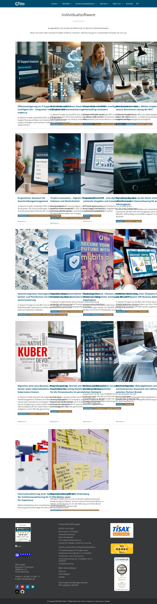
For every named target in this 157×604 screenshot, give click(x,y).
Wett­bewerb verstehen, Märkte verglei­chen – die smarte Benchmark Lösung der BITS (144, 72)
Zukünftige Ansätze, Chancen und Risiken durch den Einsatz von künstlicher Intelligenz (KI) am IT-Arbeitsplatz (111, 259)
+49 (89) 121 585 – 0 (31, 576)
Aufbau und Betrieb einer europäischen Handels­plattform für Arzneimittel (111, 351)
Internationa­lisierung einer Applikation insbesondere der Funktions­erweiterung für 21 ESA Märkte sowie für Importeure (46, 459)
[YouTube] (22, 587)
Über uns (62, 571)
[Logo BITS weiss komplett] (19, 3)
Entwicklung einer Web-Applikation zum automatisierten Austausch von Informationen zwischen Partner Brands (144, 351)
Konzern (120, 124)
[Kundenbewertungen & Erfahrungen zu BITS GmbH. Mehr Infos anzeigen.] (23, 524)
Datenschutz (100, 601)
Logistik (149, 124)
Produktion (143, 311)
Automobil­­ (140, 124)
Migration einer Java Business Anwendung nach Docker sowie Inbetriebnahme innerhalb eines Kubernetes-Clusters (46, 351)
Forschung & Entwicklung (104, 124)
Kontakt (61, 577)
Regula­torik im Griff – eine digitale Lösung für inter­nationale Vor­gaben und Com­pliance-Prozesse (111, 164)
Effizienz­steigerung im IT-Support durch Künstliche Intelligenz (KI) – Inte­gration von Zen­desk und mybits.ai (46, 72)
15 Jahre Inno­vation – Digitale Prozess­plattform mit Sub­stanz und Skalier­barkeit (78, 164)
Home (83, 601)
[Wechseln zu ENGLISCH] (137, 3)
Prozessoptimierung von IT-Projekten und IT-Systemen (76, 560)
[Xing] (33, 587)
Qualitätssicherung (66, 564)
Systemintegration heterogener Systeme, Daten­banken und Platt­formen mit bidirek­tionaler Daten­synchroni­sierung (46, 259)
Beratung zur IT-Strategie (68, 531)
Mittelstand (55, 124)
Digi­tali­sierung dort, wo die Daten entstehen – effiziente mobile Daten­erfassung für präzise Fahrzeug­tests (144, 164)
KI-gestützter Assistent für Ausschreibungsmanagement (46, 164)
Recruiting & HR (65, 411)
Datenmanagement (66, 537)
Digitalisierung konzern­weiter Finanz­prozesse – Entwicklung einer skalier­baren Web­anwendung (78, 259)
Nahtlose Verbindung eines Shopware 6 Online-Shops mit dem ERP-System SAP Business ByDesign (144, 259)
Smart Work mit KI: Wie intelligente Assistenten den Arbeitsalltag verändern (111, 72)
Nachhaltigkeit (64, 574)
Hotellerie (33, 414)
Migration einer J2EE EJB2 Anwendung (78, 459)
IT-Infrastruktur (35, 315)
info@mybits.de (28, 579)
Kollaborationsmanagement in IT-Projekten (75, 553)
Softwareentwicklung (67, 534)
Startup (54, 411)
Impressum (90, 601)
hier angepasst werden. (69, 585)
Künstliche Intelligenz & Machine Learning (75, 543)
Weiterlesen (21, 221)
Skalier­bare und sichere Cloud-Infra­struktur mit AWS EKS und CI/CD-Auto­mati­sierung (78, 72)
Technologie (108, 315)
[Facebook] (17, 587)
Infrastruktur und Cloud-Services (71, 556)
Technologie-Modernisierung (70, 540)
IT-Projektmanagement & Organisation (73, 550)
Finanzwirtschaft (68, 124)
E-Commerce (132, 311)
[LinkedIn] (28, 587)
